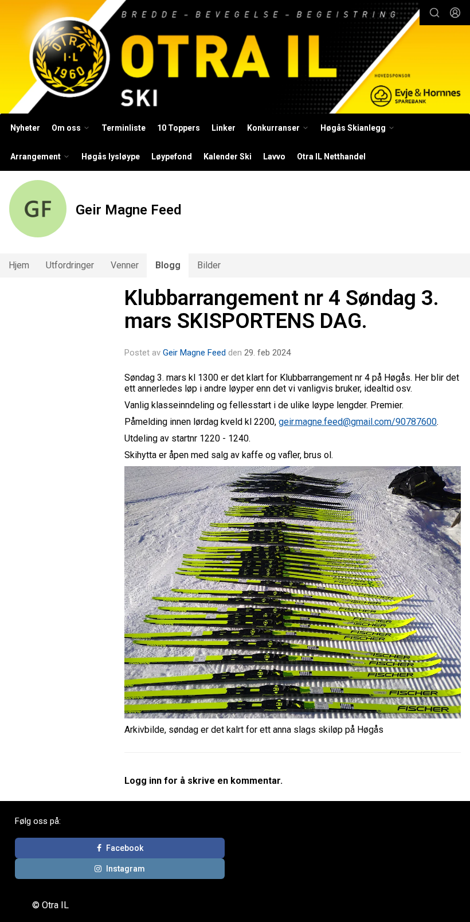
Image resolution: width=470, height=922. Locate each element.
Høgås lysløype (110, 156)
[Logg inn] (455, 12)
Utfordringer (70, 265)
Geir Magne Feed (194, 352)
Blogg (168, 265)
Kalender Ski (227, 156)
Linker (223, 127)
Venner (125, 265)
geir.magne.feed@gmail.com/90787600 (358, 421)
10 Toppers (178, 127)
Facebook (124, 848)
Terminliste (123, 127)
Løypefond (171, 156)
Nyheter (25, 127)
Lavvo (274, 156)
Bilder (209, 265)
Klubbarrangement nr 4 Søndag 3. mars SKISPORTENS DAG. (281, 310)
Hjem (19, 265)
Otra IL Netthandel (331, 156)
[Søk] (434, 12)
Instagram (125, 868)
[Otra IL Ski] (235, 58)
